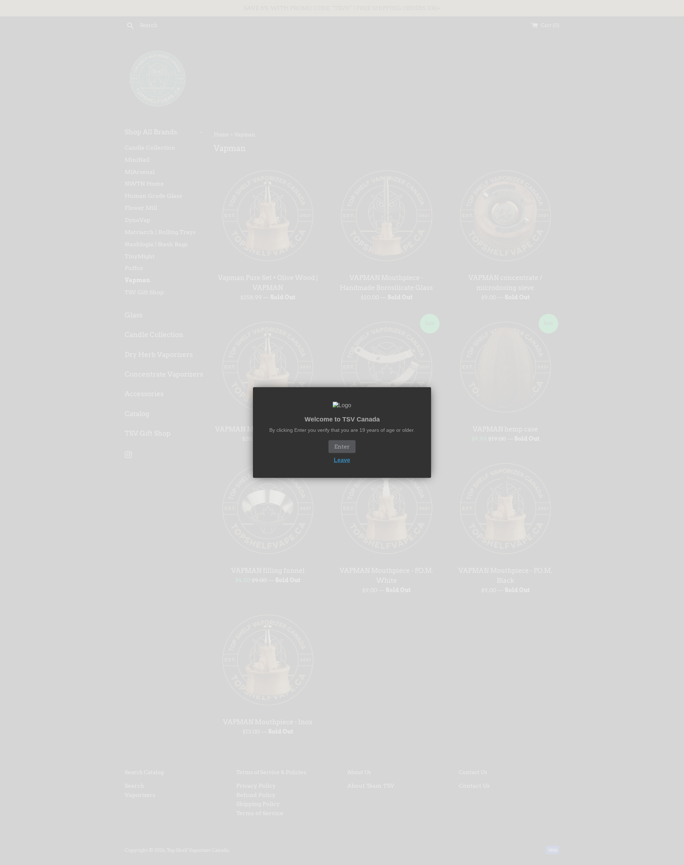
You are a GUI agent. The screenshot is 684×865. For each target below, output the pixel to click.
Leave (342, 460)
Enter (342, 446)
